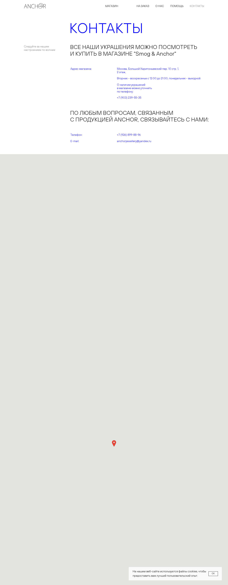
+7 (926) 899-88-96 (129, 135)
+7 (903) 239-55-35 (129, 97)
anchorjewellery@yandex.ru (134, 141)
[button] (114, 443)
